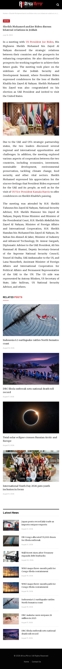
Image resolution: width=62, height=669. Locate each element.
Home (5, 13)
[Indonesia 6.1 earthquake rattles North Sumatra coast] (31, 320)
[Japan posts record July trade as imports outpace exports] (11, 525)
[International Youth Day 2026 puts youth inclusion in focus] (31, 466)
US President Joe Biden (39, 41)
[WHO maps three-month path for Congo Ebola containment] (11, 572)
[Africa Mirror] (31, 4)
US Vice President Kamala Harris (31, 191)
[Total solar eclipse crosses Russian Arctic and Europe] (31, 417)
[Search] (57, 4)
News (6, 21)
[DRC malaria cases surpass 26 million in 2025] (11, 618)
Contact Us (36, 661)
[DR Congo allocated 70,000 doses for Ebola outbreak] (11, 540)
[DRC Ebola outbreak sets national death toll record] (31, 369)
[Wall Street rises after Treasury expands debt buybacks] (11, 556)
